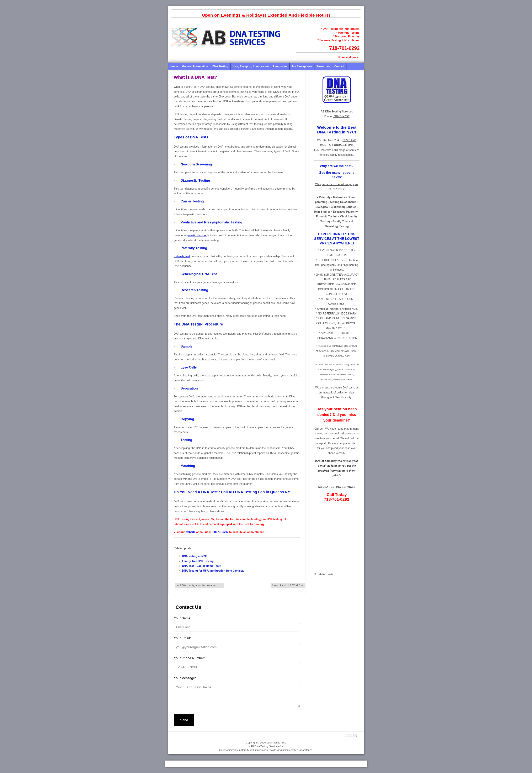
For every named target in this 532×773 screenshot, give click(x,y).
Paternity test (182, 256)
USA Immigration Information (196, 585)
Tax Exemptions (302, 66)
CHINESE (328, 356)
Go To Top (351, 735)
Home (174, 66)
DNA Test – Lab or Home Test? (201, 565)
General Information (195, 66)
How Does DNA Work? (288, 585)
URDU (354, 351)
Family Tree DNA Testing (198, 561)
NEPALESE (343, 356)
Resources (323, 66)
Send (184, 720)
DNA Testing (220, 66)
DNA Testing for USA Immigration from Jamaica (213, 570)
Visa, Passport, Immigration (251, 66)
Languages (280, 66)
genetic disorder (197, 235)
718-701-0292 (344, 48)
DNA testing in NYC (194, 556)
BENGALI (345, 351)
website (190, 532)
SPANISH (335, 351)
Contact (339, 66)
